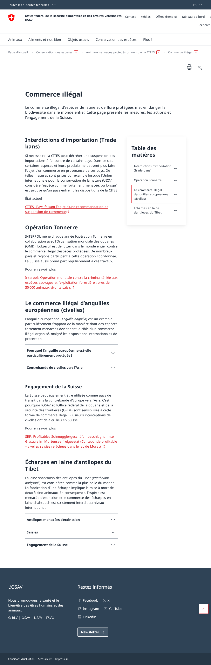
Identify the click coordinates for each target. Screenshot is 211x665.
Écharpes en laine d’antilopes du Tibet (148, 210)
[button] (15, 39)
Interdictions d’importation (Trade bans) (152, 168)
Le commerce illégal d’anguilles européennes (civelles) (151, 194)
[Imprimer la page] (189, 66)
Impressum (61, 659)
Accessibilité (45, 659)
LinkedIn (89, 617)
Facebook (90, 600)
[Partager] (200, 67)
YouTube (115, 608)
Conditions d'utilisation (21, 659)
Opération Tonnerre (148, 180)
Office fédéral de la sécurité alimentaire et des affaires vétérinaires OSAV (74, 18)
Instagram (91, 608)
